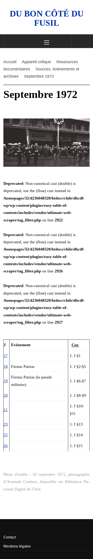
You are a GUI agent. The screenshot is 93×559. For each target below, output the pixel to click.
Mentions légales (17, 546)
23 (6, 424)
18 (6, 366)
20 (6, 395)
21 (6, 410)
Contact (9, 537)
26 (6, 445)
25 (6, 435)
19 (6, 381)
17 (6, 355)
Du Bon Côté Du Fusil (47, 18)
